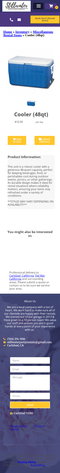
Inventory (22, 32)
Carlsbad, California (21, 276)
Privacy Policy (18, 426)
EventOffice (38, 465)
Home (7, 32)
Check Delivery (45, 140)
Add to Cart (17, 140)
